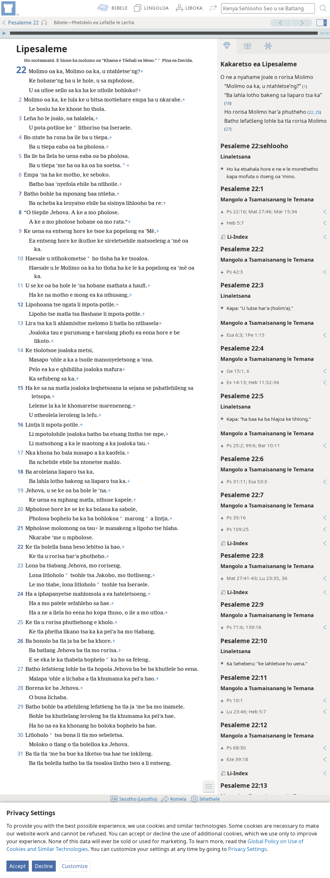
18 (20, 471)
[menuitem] (9, 8)
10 (20, 258)
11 (20, 285)
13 (20, 323)
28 (20, 687)
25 (20, 622)
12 (20, 304)
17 (20, 452)
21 (20, 528)
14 (20, 350)
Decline (44, 866)
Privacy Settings (247, 849)
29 (20, 706)
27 (20, 668)
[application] (165, 33)
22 (20, 546)
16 (20, 424)
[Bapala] (4, 33)
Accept (17, 866)
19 (20, 490)
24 (20, 593)
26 (20, 640)
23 (20, 565)
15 (20, 387)
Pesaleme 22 (23, 22)
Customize (75, 866)
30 (20, 734)
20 (20, 509)
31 (20, 753)
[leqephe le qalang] (9, 8)
